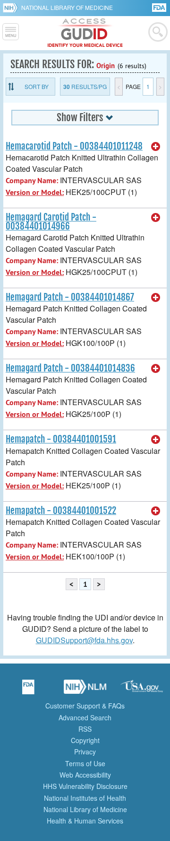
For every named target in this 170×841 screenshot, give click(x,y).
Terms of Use (85, 763)
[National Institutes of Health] (12, 7)
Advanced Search (85, 717)
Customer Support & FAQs (85, 705)
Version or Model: (35, 192)
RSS (85, 729)
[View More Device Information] (156, 146)
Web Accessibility (85, 774)
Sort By (37, 86)
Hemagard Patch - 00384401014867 (70, 297)
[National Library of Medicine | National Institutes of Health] (85, 690)
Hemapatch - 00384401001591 (61, 439)
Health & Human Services (85, 820)
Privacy (85, 751)
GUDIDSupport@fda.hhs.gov (84, 640)
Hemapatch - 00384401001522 (61, 510)
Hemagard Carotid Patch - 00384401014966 (51, 222)
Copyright (85, 740)
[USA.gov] (141, 690)
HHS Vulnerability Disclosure (85, 786)
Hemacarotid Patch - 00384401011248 (74, 146)
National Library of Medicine (67, 7)
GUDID (85, 33)
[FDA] (160, 7)
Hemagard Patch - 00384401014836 (70, 368)
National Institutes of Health (85, 798)
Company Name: (32, 181)
